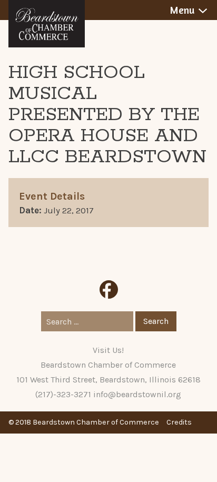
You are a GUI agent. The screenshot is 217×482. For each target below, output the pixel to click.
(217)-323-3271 (63, 394)
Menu (182, 10)
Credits (179, 422)
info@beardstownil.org (137, 394)
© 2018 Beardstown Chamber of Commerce (83, 422)
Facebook (109, 289)
